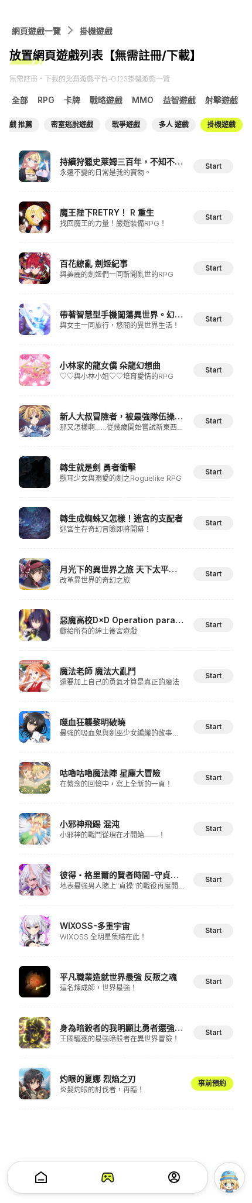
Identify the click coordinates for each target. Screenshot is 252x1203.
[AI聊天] (229, 1177)
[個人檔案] (174, 1177)
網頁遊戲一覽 (36, 31)
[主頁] (41, 1177)
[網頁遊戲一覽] (108, 1177)
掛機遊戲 (96, 31)
